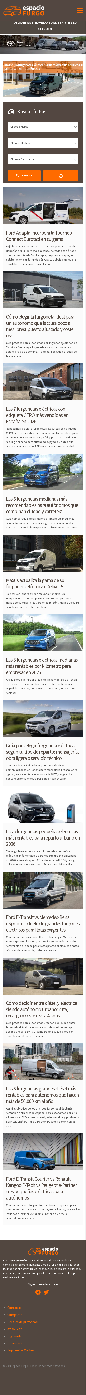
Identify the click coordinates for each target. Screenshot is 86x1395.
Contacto (14, 1307)
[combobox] (43, 127)
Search (26, 175)
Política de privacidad (22, 1322)
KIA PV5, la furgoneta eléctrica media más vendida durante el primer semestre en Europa (43, 67)
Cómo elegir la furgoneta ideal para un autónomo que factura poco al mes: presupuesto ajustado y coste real (40, 326)
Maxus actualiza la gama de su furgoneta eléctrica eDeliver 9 (35, 583)
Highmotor (15, 1336)
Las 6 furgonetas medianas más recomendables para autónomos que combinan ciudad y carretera (42, 505)
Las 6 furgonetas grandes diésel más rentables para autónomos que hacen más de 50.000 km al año (42, 1094)
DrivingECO (15, 1343)
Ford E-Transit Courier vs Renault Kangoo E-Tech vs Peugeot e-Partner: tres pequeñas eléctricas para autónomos (42, 1188)
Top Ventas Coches (20, 1350)
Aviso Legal (15, 1329)
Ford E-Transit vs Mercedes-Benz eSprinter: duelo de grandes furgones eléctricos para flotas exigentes (43, 923)
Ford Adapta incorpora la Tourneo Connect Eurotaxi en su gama (39, 235)
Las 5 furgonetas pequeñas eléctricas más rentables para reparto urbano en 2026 (43, 837)
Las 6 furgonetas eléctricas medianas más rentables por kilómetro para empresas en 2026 (42, 666)
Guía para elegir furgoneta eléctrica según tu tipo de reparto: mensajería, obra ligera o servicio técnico (42, 751)
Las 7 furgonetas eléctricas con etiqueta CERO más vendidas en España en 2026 (37, 415)
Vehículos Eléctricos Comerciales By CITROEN (45, 26)
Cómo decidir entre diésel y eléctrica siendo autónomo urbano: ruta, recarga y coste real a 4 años (41, 1009)
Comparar (14, 1315)
